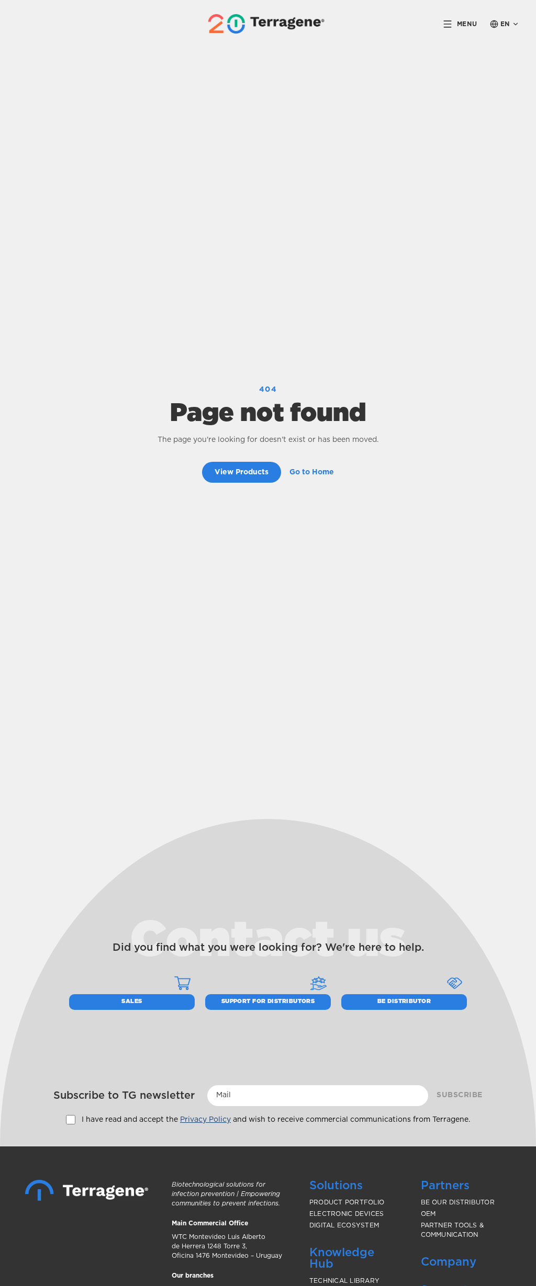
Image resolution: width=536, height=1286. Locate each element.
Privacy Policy (205, 1119)
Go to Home (311, 472)
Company (448, 1262)
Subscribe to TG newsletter (124, 1095)
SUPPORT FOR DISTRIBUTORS (268, 1001)
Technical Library (344, 1281)
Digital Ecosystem (344, 1225)
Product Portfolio (346, 1202)
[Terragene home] (268, 23)
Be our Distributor (458, 1202)
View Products (242, 472)
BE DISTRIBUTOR (404, 1001)
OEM (428, 1214)
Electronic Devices (346, 1214)
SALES (131, 1001)
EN (505, 24)
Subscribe (460, 1095)
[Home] (86, 1190)
